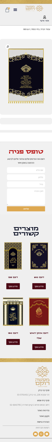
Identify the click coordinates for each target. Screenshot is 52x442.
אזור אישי (44, 20)
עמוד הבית (45, 29)
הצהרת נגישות (43, 421)
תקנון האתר (44, 416)
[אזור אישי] (44, 17)
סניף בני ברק (43, 390)
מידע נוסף (39, 286)
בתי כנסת (35, 29)
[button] (15, 10)
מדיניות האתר (43, 410)
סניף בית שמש (43, 400)
